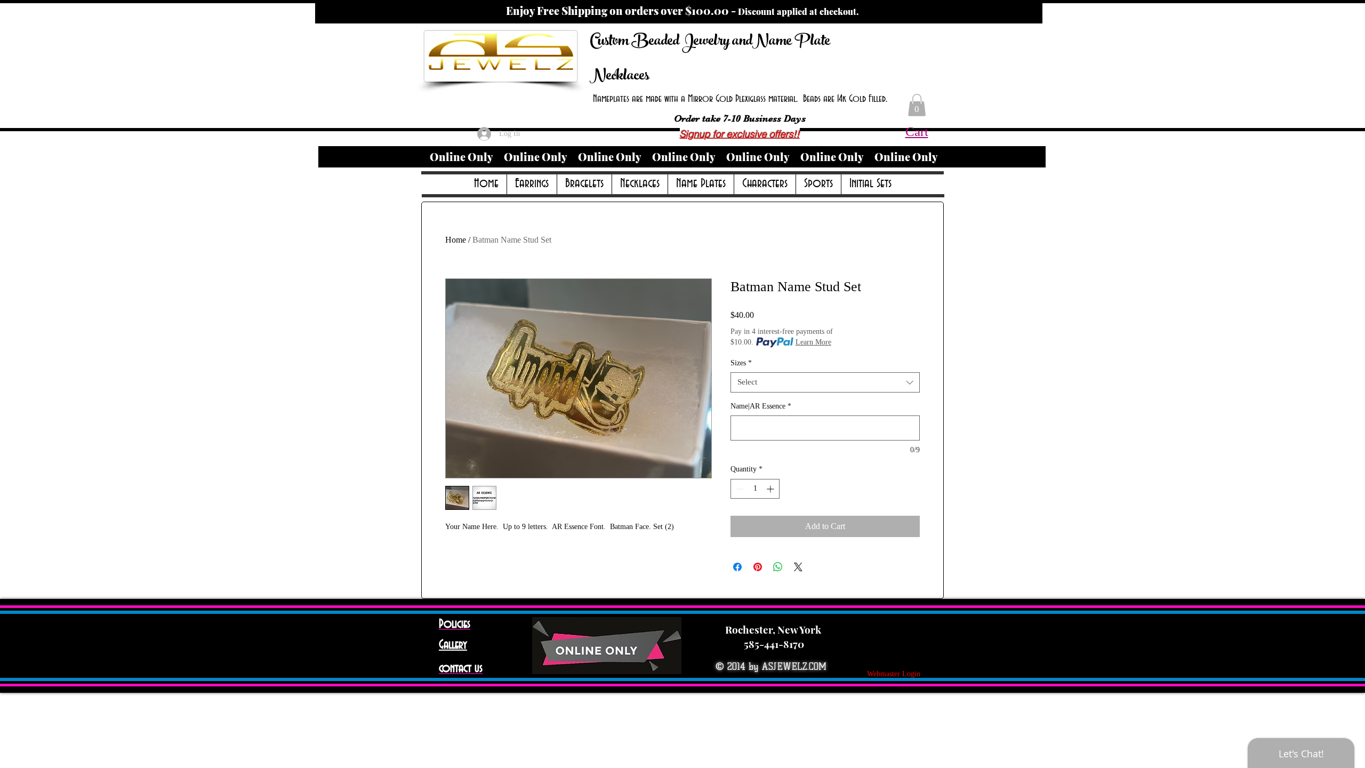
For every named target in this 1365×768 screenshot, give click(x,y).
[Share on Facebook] (737, 567)
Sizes (741, 363)
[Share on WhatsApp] (778, 567)
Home (455, 239)
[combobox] (825, 382)
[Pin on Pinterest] (757, 567)
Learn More (813, 342)
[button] (917, 105)
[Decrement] (738, 488)
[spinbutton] (755, 488)
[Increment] (771, 488)
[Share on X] (798, 567)
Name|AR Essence (760, 406)
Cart (916, 131)
